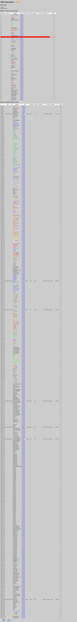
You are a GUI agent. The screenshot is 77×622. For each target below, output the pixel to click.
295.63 (23, 599)
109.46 (23, 427)
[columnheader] (3, 13)
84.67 (23, 309)
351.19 (23, 280)
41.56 (23, 113)
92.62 (23, 438)
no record (21, 14)
